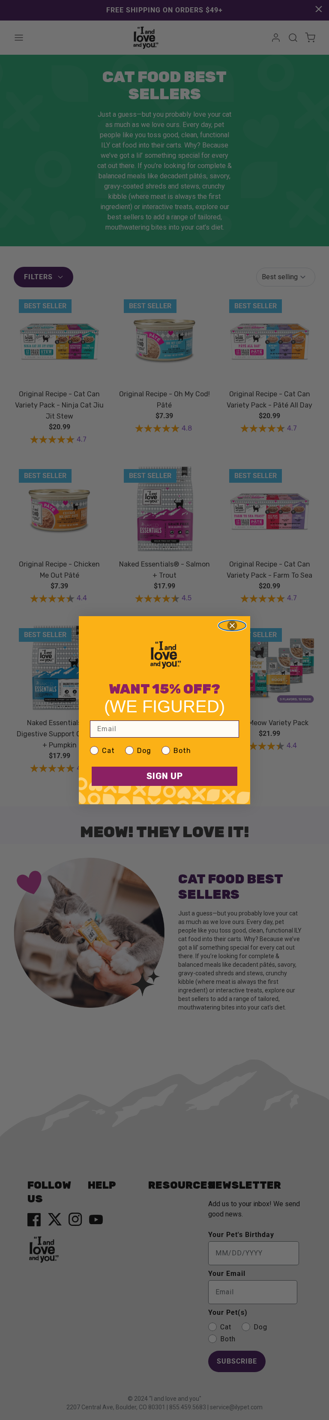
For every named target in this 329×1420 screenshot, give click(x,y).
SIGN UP (165, 776)
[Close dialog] (232, 625)
